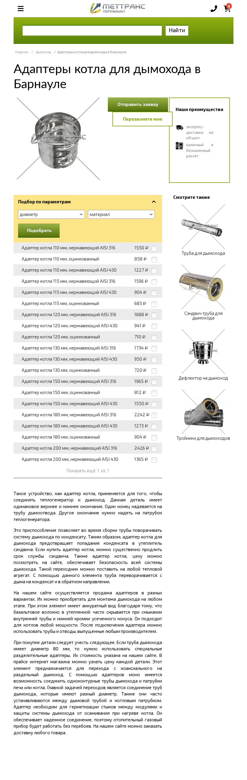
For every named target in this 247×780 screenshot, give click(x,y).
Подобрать (39, 230)
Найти (177, 29)
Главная (21, 52)
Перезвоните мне (142, 119)
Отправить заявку (137, 104)
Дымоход (43, 52)
